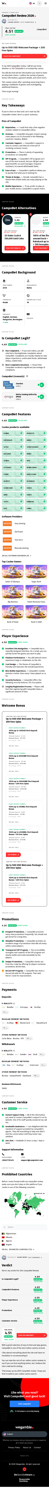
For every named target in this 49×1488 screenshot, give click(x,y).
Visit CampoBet (24, 1404)
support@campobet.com (32, 1160)
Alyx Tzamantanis (27, 22)
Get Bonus (12, 855)
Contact (37, 1447)
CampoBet (15, 66)
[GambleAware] (24, 1470)
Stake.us (18, 217)
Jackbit (45, 217)
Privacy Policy (14, 1447)
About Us (27, 1447)
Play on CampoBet (26, 1335)
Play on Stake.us (13, 248)
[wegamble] (4, 3)
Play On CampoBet (12, 56)
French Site (24, 1456)
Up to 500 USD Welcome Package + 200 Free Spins (23, 49)
